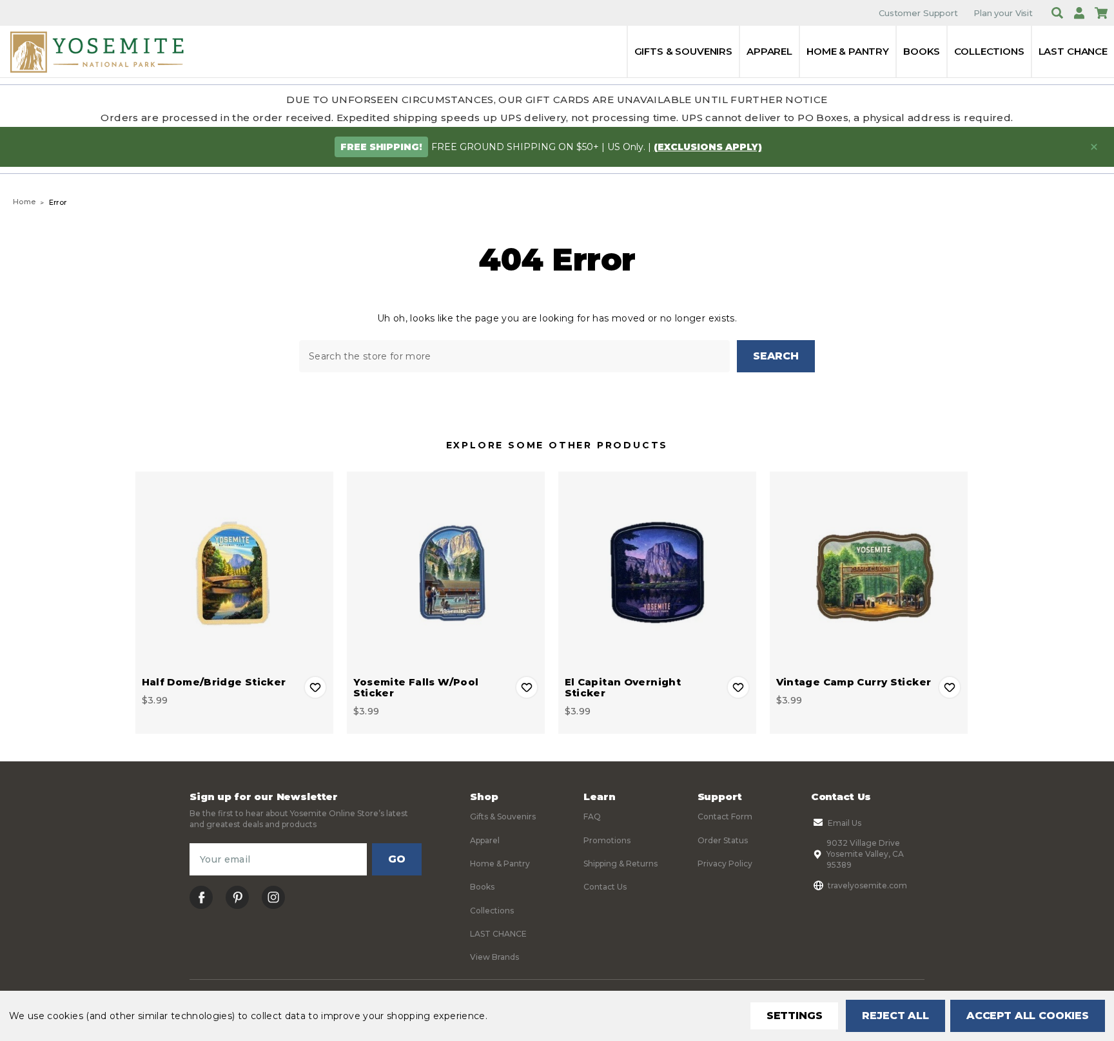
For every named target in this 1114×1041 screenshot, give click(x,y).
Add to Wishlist (315, 687)
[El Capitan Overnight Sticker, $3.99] (657, 570)
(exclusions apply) (708, 147)
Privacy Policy (725, 863)
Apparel (769, 51)
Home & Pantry (847, 51)
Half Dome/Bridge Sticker (214, 681)
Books (921, 51)
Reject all (895, 1015)
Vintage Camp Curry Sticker (854, 681)
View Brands (494, 957)
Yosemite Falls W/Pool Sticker (416, 687)
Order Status (723, 840)
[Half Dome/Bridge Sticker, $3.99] (234, 570)
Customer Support (918, 13)
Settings (795, 1015)
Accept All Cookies (1027, 1015)
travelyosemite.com (867, 885)
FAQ (592, 816)
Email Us (844, 823)
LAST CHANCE (1073, 51)
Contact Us (605, 887)
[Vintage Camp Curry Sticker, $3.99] (868, 570)
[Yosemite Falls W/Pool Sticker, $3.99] (446, 570)
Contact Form (725, 816)
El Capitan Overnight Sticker (623, 687)
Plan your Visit (1003, 13)
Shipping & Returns (620, 863)
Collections (989, 51)
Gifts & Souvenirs (683, 51)
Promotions (606, 840)
